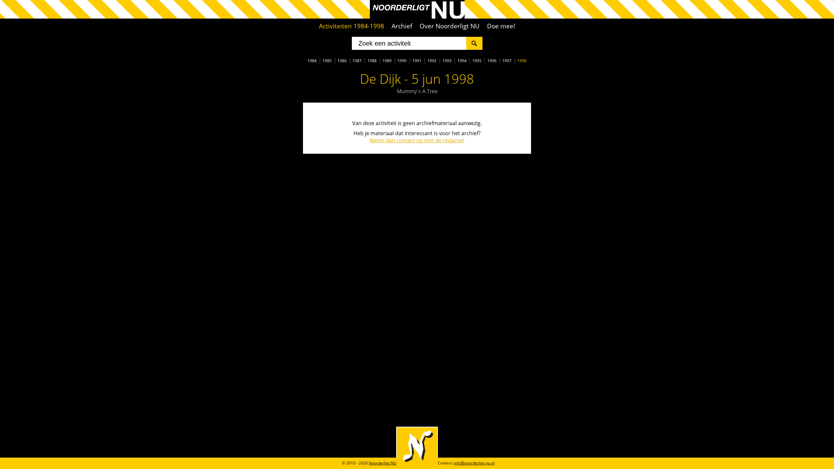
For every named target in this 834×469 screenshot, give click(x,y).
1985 (327, 61)
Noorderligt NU (382, 463)
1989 (387, 61)
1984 (312, 61)
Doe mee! (501, 26)
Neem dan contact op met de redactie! (417, 140)
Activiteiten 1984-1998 (351, 26)
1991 (417, 61)
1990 (402, 61)
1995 (477, 61)
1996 (491, 61)
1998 (521, 61)
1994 (462, 61)
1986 (342, 61)
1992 (432, 61)
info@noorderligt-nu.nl (474, 463)
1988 (372, 61)
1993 (447, 61)
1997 (506, 61)
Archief (402, 26)
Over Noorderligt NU (450, 26)
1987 (357, 61)
